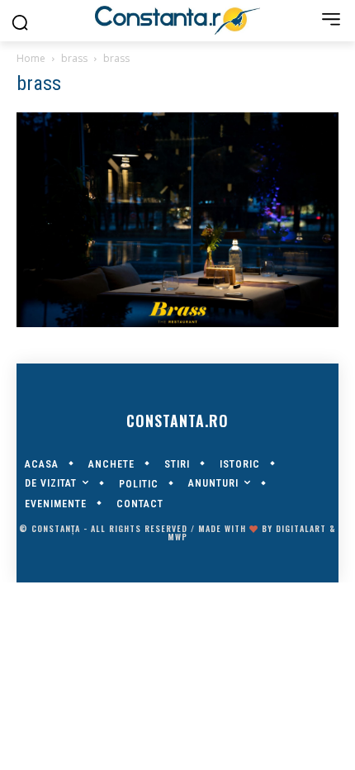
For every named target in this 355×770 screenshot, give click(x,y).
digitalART (301, 528)
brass (74, 58)
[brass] (177, 323)
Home (31, 58)
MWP (177, 536)
